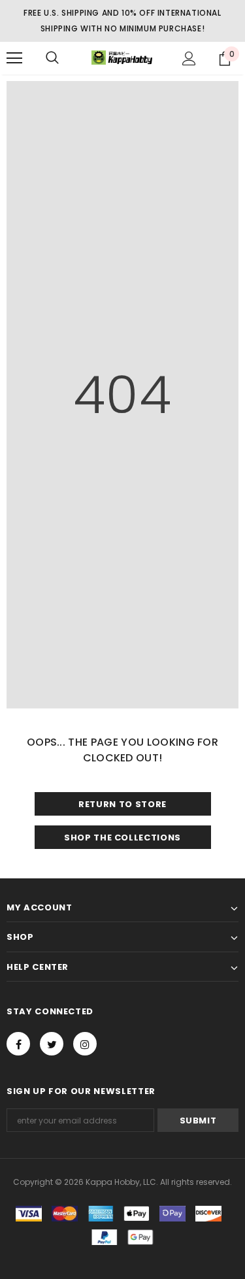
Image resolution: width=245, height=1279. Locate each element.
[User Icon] (189, 58)
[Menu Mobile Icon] (14, 58)
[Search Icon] (52, 58)
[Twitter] (51, 1043)
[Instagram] (85, 1043)
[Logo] (122, 57)
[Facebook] (18, 1043)
